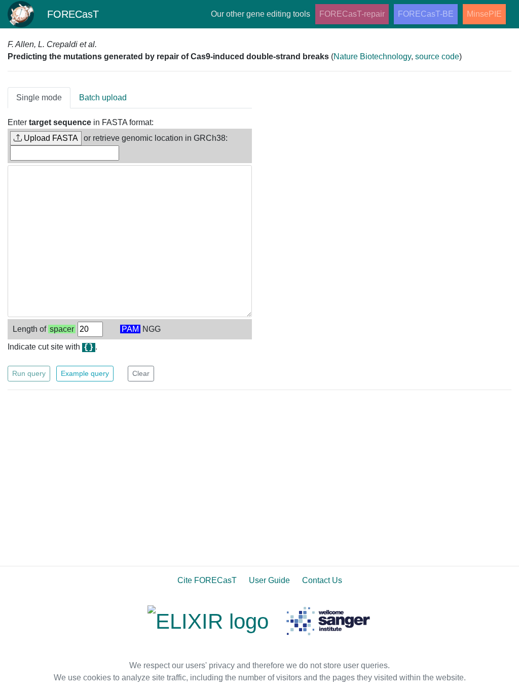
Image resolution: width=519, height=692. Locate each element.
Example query (85, 373)
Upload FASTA (50, 138)
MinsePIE (484, 14)
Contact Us (322, 580)
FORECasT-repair (352, 14)
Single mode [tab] (39, 97)
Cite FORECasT (207, 580)
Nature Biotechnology (372, 56)
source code (437, 56)
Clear (141, 373)
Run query (29, 373)
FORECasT (73, 14)
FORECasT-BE (426, 14)
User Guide (269, 580)
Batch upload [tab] (103, 97)
